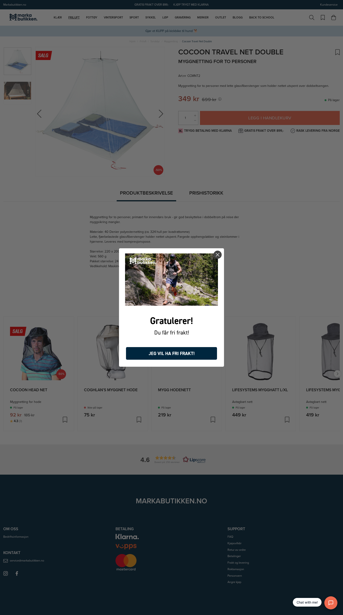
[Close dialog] (218, 255)
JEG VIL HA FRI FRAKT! (172, 353)
